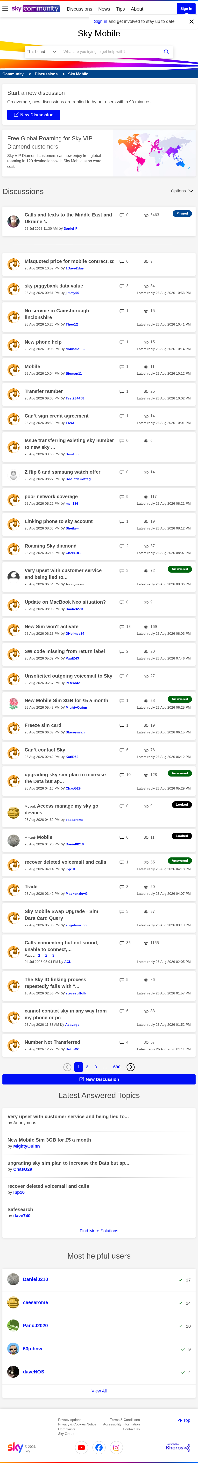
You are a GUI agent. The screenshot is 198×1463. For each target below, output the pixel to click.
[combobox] (111, 52)
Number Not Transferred (52, 1042)
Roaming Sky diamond (51, 546)
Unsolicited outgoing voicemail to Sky (68, 676)
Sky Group (66, 1434)
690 (116, 1067)
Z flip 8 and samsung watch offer (62, 472)
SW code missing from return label (65, 651)
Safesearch (20, 1209)
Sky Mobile (99, 33)
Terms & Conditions (125, 1420)
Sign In (186, 9)
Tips (120, 9)
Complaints (66, 1429)
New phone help (43, 342)
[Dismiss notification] (192, 22)
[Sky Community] (36, 8)
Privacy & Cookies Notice (77, 1424)
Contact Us (131, 1429)
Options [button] (178, 191)
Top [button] (186, 1420)
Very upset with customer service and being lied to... (68, 1116)
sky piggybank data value (54, 285)
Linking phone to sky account (59, 521)
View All (99, 1391)
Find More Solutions (99, 1230)
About (137, 9)
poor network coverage (51, 496)
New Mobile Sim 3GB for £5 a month (66, 700)
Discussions (79, 9)
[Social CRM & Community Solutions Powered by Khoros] (178, 1447)
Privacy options (69, 1420)
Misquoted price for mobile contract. (67, 261)
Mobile (32, 366)
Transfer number (44, 391)
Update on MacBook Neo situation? (65, 602)
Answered (180, 569)
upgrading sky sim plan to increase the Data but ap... (68, 1163)
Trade (31, 886)
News (104, 9)
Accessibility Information (121, 1424)
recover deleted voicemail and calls (65, 862)
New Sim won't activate (51, 626)
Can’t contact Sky (45, 749)
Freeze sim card (43, 725)
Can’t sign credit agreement (57, 415)
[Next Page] (130, 1067)
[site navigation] (5, 9)
